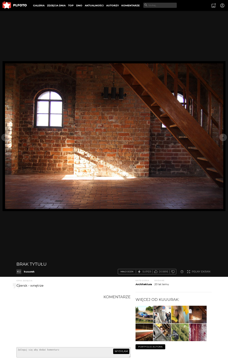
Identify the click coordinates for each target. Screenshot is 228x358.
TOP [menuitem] (71, 5)
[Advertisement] (59, 319)
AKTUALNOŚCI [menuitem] (94, 5)
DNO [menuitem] (79, 5)
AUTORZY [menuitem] (112, 5)
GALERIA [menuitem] (39, 5)
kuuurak (29, 271)
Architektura (144, 284)
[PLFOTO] (14, 5)
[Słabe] (173, 271)
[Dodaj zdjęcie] (213, 5)
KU (19, 271)
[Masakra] (198, 332)
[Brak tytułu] (144, 314)
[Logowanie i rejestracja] (222, 5)
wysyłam (121, 351)
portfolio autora (150, 346)
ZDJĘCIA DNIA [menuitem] (56, 5)
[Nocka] (144, 332)
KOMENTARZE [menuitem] (130, 5)
